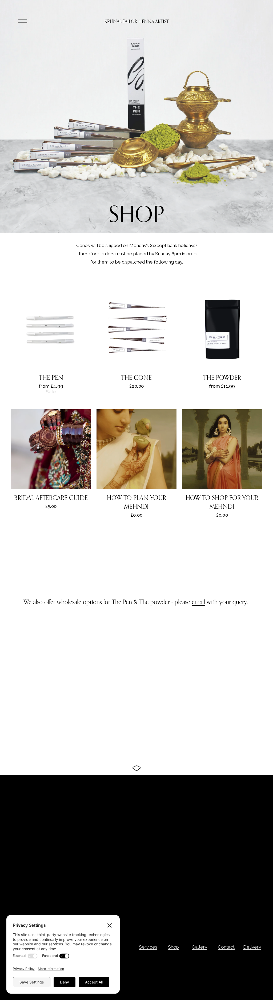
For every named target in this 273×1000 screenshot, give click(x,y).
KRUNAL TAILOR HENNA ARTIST (137, 21)
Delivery (252, 947)
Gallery (199, 947)
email (198, 601)
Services (148, 947)
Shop (173, 947)
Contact (226, 947)
